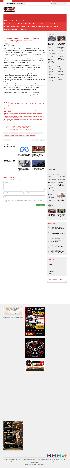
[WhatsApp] (60, 455)
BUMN (51, 15)
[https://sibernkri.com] (9, 9)
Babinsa (50, 262)
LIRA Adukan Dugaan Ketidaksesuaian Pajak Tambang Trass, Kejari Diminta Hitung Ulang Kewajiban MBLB (61, 81)
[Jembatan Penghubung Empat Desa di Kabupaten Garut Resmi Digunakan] (38, 149)
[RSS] (65, 455)
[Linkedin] (55, 455)
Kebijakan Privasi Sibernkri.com (38, 17)
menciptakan (33, 133)
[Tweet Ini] (36, 140)
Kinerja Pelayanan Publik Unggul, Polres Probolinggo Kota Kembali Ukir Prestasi (61, 215)
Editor (7, 43)
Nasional (46, 15)
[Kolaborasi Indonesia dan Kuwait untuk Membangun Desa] (24, 163)
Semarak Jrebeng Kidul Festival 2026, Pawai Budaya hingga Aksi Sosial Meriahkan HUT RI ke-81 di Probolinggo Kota (23, 104)
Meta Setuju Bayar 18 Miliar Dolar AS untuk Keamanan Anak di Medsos (24, 155)
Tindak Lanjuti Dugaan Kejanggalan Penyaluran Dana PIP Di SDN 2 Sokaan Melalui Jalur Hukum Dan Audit (22, 120)
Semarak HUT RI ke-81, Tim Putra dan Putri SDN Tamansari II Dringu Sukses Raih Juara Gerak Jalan (51, 215)
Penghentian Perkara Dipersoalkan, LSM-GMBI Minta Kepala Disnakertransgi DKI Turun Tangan (52, 189)
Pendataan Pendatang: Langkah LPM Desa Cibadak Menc (16, 135)
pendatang (32, 135)
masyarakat (51, 271)
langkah (27, 133)
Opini (17, 17)
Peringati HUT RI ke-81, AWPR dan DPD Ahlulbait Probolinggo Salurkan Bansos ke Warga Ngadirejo (22, 107)
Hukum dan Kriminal (59, 15)
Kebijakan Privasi (22, 20)
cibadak (5, 133)
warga (50, 266)
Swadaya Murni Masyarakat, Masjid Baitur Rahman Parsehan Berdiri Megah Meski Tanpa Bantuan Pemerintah (61, 199)
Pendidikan (23, 17)
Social (28, 17)
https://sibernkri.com (11, 3)
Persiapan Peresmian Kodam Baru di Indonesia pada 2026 (38, 169)
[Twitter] (50, 455)
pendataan (40, 133)
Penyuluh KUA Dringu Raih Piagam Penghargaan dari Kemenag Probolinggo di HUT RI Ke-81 (51, 205)
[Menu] (4, 3)
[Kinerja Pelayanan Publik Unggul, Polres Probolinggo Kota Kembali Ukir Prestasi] (61, 211)
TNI (50, 273)
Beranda (6, 15)
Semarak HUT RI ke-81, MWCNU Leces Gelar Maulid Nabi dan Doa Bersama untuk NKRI (61, 186)
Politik (41, 15)
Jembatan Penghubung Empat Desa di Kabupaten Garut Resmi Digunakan (37, 155)
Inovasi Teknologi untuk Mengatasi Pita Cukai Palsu (19, 129)
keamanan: (21, 133)
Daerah (37, 15)
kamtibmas (15, 133)
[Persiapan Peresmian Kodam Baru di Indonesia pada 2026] (38, 163)
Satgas (50, 264)
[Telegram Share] (41, 140)
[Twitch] (58, 455)
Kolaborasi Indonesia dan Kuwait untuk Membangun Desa (23, 169)
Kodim (50, 269)
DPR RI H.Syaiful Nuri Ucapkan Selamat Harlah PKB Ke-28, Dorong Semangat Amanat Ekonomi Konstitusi (58, 237)
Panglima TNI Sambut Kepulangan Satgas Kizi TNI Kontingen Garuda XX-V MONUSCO (57, 242)
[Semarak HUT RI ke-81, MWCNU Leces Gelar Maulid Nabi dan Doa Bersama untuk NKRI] (61, 178)
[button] (65, 3)
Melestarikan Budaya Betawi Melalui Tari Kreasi (18, 128)
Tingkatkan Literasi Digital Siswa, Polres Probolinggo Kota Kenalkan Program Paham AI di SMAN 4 (22, 114)
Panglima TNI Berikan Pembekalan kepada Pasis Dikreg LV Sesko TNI (58, 233)
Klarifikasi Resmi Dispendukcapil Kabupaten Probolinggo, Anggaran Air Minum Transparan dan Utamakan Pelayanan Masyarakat (23, 117)
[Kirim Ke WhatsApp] (44, 140)
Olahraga (13, 17)
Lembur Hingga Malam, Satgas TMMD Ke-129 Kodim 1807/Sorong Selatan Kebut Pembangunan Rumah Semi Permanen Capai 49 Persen (57, 247)
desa (10, 133)
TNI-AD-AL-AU (20, 15)
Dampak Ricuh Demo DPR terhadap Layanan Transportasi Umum (9, 147)
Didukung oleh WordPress (30, 464)
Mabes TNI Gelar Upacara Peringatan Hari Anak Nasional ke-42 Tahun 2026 (57, 228)
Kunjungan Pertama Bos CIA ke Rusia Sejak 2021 (18, 126)
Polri (26, 15)
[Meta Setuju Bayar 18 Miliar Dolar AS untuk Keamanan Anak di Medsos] (24, 149)
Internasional (49, 17)
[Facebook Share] (33, 140)
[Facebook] (48, 455)
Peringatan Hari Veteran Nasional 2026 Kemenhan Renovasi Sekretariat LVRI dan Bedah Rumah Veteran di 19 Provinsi (58, 252)
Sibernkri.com (12, 15)
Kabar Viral (6, 17)
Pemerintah (31, 15)
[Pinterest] (53, 455)
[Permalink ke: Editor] (4, 43)
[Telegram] (63, 456)
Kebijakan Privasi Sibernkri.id (10, 20)
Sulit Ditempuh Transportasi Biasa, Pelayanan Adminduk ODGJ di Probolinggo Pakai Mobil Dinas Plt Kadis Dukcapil (24, 111)
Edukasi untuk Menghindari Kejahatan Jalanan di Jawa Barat (9, 161)
